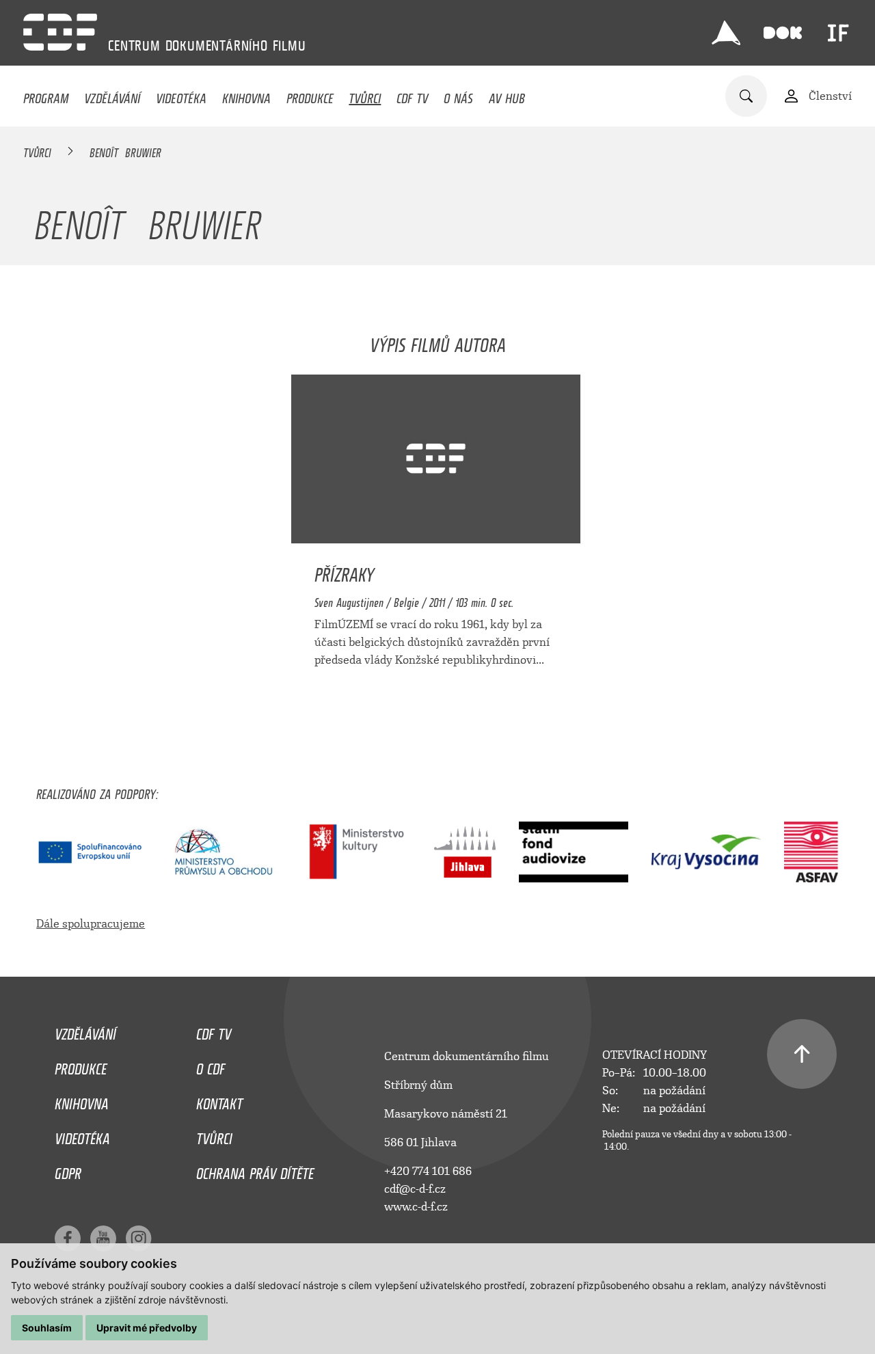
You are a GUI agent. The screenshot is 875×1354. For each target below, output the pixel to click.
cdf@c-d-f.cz (415, 1188)
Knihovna (246, 95)
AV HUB (507, 95)
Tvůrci (365, 95)
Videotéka (181, 95)
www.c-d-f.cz (416, 1206)
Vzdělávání (112, 95)
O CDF (210, 1065)
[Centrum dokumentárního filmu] (60, 32)
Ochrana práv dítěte (255, 1170)
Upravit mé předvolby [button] (146, 1327)
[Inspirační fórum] (838, 32)
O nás (458, 95)
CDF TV (412, 95)
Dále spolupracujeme (90, 923)
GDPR (68, 1170)
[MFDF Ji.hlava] (726, 32)
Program (45, 95)
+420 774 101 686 (428, 1171)
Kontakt (219, 1100)
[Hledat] (746, 96)
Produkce (310, 95)
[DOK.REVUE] (783, 33)
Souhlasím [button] (47, 1327)
